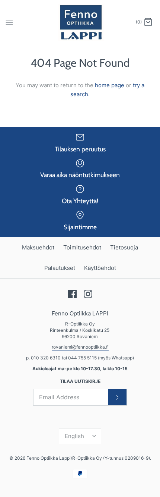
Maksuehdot (38, 247)
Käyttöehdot (100, 267)
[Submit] (117, 397)
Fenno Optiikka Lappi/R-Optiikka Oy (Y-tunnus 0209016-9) (88, 458)
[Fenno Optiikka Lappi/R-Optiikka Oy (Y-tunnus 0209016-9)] (80, 22)
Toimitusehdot (82, 247)
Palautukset (59, 267)
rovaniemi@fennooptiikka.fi (80, 347)
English (74, 436)
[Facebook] (72, 294)
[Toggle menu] (9, 22)
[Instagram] (88, 294)
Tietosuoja (124, 247)
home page (109, 85)
